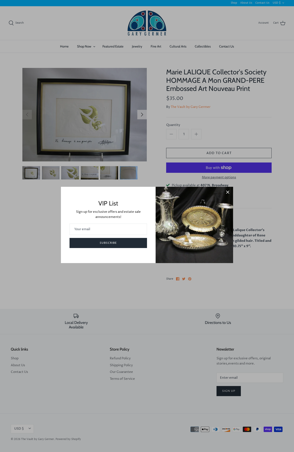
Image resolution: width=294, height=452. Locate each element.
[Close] (227, 192)
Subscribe (108, 243)
